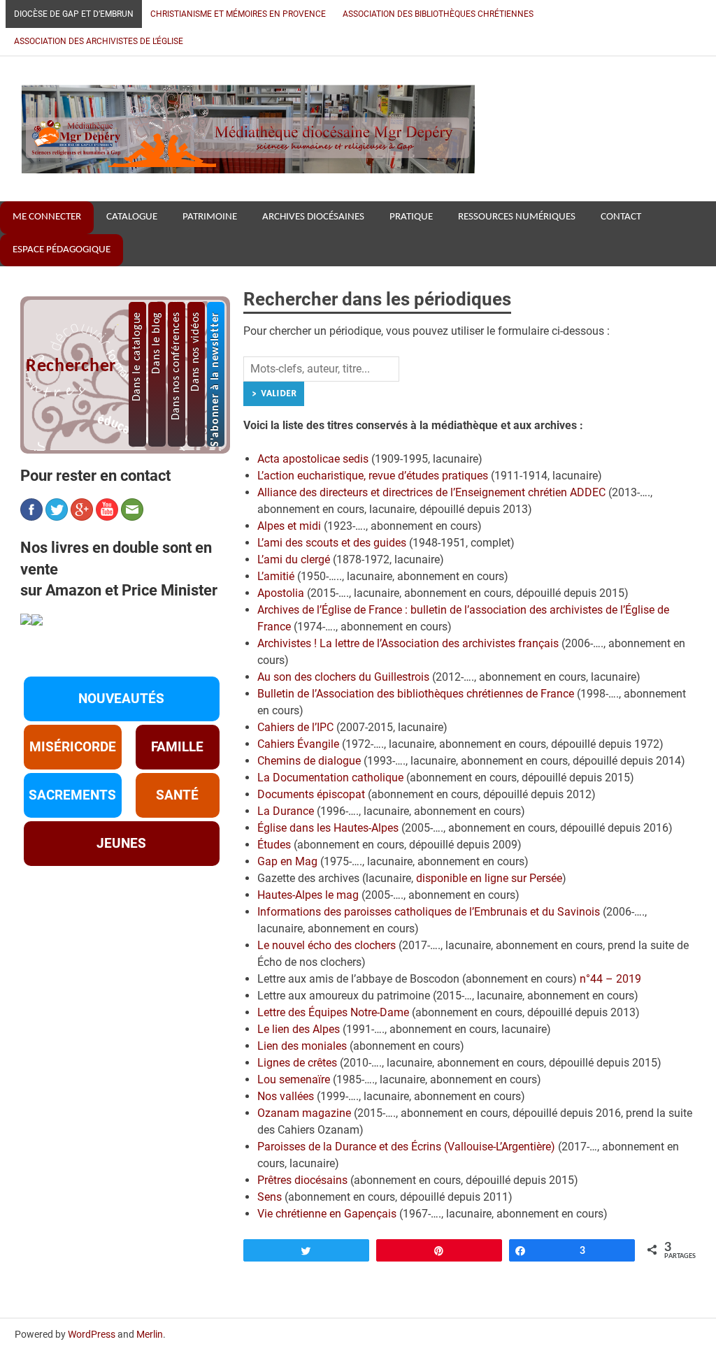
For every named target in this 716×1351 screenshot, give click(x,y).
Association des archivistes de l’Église (98, 41)
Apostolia (280, 593)
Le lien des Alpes (298, 1029)
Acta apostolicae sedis (312, 458)
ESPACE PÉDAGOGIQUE (61, 250)
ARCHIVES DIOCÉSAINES (313, 217)
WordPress (91, 1334)
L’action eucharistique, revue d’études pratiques (372, 475)
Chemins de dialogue (309, 760)
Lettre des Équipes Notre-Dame (333, 1012)
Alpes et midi (289, 526)
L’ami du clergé (293, 559)
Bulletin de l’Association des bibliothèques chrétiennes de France (415, 693)
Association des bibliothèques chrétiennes (438, 14)
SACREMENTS (72, 795)
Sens (269, 1197)
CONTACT (621, 217)
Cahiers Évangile (298, 744)
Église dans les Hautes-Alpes (328, 828)
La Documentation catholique (330, 777)
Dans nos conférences (176, 366)
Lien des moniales (302, 1046)
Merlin (149, 1334)
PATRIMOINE (209, 217)
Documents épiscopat (311, 794)
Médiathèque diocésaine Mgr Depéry (247, 116)
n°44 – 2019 (610, 978)
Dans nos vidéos (195, 351)
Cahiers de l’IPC (295, 727)
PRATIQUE (411, 217)
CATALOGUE (131, 217)
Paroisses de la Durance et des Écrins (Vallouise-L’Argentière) (406, 1146)
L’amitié (275, 576)
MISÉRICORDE (72, 747)
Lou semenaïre (293, 1079)
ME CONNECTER (47, 217)
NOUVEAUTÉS (121, 699)
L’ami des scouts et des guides (331, 542)
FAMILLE (177, 747)
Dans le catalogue (137, 356)
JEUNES (121, 843)
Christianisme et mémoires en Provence (238, 14)
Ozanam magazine (304, 1113)
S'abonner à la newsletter (215, 379)
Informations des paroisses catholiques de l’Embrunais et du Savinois (428, 911)
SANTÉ (177, 795)
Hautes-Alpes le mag (308, 895)
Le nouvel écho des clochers (326, 945)
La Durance (285, 811)
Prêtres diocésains (302, 1180)
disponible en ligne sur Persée (489, 878)
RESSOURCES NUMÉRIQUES (516, 217)
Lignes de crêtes (297, 1062)
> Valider (273, 393)
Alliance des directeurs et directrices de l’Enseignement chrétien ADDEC (431, 492)
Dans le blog (156, 343)
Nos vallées (285, 1096)
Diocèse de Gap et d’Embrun (74, 14)
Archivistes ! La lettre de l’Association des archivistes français (408, 643)
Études (274, 844)
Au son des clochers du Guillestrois (343, 677)
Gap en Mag (287, 861)
